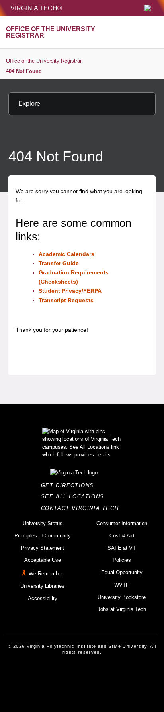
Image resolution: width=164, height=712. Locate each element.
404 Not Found (24, 71)
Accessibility (42, 598)
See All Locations (75, 497)
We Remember (46, 574)
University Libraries (42, 586)
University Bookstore (122, 597)
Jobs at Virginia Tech (122, 609)
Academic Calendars (66, 254)
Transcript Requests (66, 300)
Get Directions (70, 485)
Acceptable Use (42, 560)
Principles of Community (42, 536)
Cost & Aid (121, 536)
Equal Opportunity (122, 572)
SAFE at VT (121, 548)
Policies (122, 560)
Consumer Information (121, 523)
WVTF (121, 585)
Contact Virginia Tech (82, 508)
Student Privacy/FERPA (70, 291)
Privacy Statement (42, 548)
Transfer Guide (59, 263)
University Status (42, 523)
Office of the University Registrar (44, 61)
